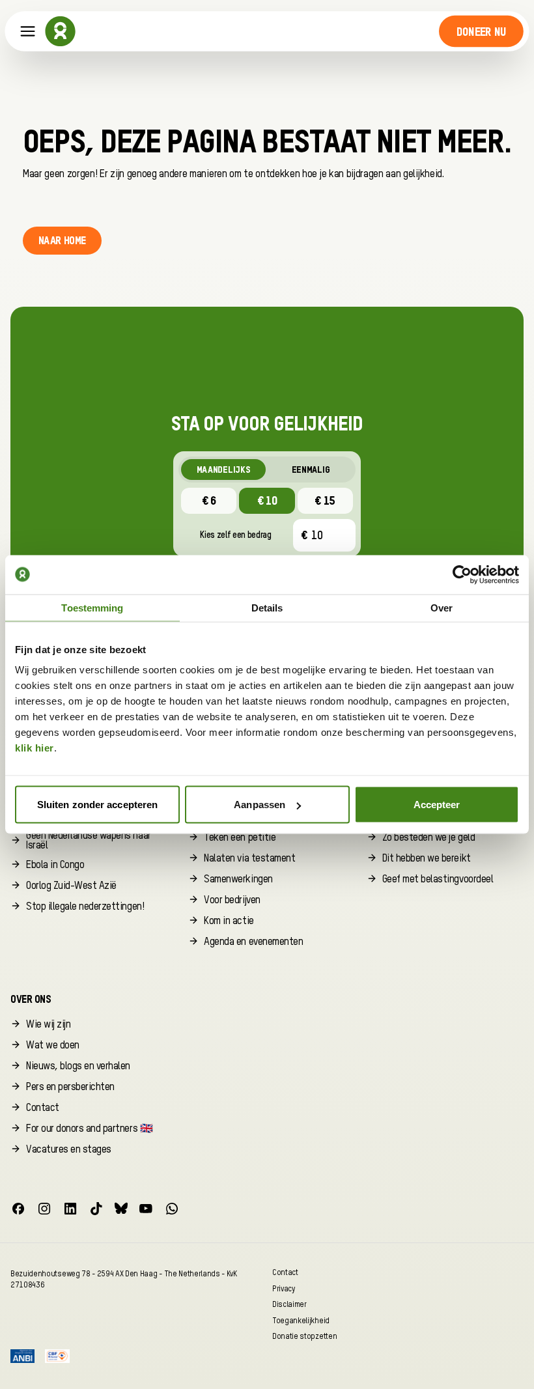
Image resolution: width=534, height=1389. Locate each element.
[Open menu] (27, 31)
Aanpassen (259, 804)
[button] (481, 31)
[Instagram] (44, 1208)
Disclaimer (289, 1305)
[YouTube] (146, 1208)
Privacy (283, 1288)
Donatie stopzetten (304, 1337)
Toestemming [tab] (92, 607)
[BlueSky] (121, 1208)
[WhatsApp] (172, 1208)
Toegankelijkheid (301, 1320)
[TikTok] (96, 1208)
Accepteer (437, 804)
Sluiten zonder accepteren (97, 804)
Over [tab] (441, 607)
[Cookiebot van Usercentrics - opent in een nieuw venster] (462, 574)
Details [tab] (267, 607)
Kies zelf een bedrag (236, 535)
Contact (285, 1272)
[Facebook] (18, 1208)
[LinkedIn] (70, 1208)
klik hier (34, 747)
